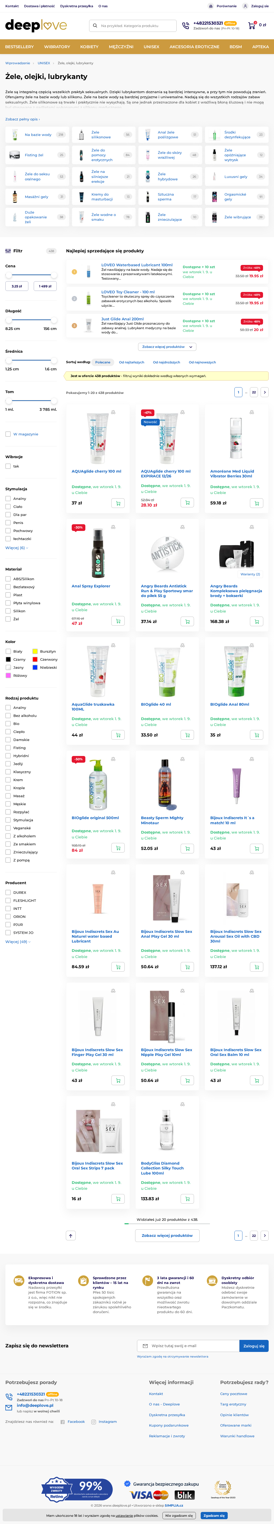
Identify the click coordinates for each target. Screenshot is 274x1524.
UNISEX (44, 63)
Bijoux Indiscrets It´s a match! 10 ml (232, 820)
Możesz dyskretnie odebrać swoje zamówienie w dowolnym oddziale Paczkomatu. (239, 1297)
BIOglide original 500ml (95, 817)
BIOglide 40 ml (156, 704)
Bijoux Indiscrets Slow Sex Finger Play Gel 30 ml (97, 1052)
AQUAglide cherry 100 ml (96, 471)
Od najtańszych (131, 362)
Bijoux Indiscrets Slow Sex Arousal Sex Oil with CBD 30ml (235, 936)
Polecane (102, 362)
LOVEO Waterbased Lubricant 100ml (137, 265)
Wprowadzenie (17, 63)
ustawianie (124, 1516)
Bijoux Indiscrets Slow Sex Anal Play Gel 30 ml (166, 934)
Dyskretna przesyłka (76, 6)
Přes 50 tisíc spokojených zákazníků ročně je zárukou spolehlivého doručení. (112, 1302)
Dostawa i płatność (39, 6)
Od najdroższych (166, 362)
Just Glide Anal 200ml (122, 319)
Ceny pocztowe (233, 1394)
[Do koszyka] (118, 503)
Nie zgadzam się (179, 1516)
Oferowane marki (236, 1425)
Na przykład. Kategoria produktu (129, 26)
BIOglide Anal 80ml (229, 704)
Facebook (76, 1421)
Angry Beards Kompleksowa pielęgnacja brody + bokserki (236, 591)
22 (254, 392)
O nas (103, 6)
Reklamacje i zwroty (167, 1436)
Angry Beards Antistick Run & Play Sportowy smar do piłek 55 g (167, 591)
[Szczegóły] (256, 621)
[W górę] (70, 1235)
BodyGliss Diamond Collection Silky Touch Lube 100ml (162, 1168)
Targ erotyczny (233, 1404)
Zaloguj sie (260, 6)
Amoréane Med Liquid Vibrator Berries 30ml (232, 473)
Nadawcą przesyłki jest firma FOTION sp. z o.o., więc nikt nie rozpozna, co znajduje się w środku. (47, 1297)
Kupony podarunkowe (169, 1425)
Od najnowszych (202, 362)
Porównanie (227, 6)
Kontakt (12, 6)
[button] (167, 347)
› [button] (22, 119)
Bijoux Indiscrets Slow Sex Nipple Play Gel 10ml (166, 1052)
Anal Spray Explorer (91, 586)
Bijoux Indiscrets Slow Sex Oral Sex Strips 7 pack (97, 1165)
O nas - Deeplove (164, 1404)
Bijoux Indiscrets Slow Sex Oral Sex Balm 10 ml (235, 1052)
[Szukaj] (95, 26)
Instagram (108, 1421)
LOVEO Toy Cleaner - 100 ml (128, 292)
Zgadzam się (214, 1516)
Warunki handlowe (237, 1436)
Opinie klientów (234, 1415)
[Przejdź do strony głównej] (36, 25)
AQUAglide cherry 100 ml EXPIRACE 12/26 (166, 473)
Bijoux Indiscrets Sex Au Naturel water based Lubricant (95, 936)
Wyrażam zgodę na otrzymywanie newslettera (172, 1356)
